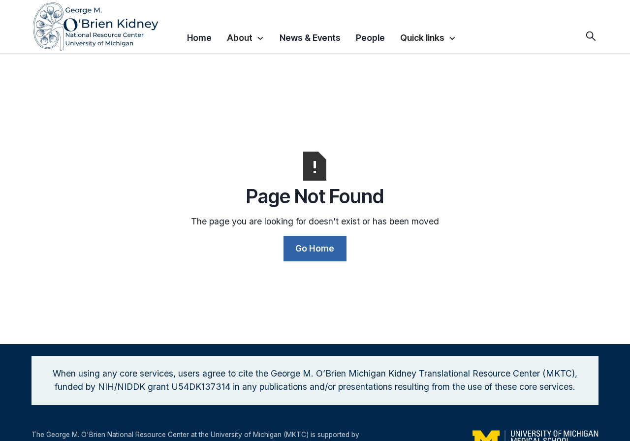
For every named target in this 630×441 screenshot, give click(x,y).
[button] (245, 36)
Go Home (314, 248)
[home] (105, 26)
